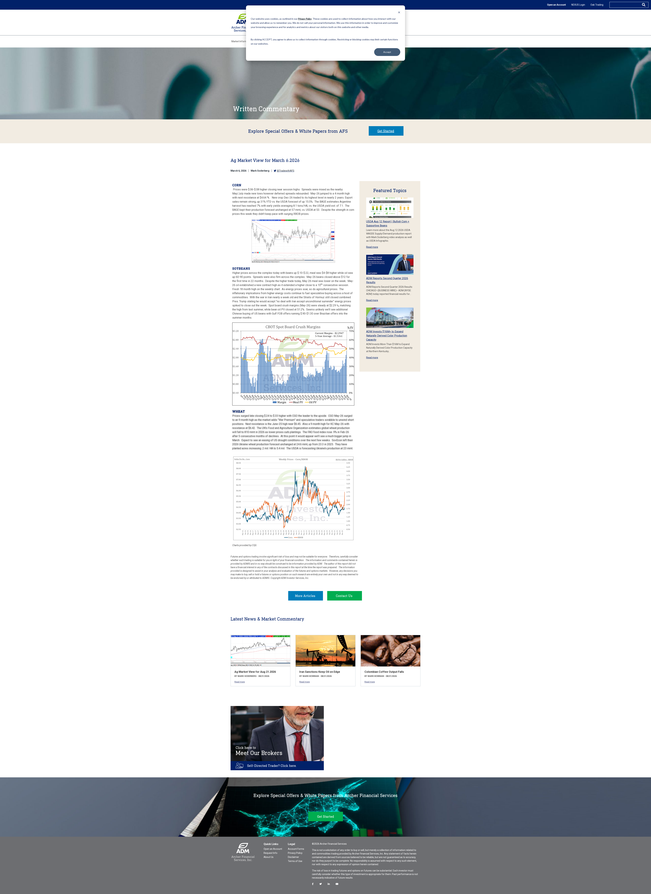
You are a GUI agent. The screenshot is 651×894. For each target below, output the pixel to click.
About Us (268, 857)
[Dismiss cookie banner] (399, 12)
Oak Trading (596, 4)
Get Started (385, 131)
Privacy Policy (295, 853)
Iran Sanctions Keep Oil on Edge (319, 671)
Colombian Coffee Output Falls (384, 671)
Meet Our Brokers (259, 751)
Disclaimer (293, 857)
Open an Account (556, 4)
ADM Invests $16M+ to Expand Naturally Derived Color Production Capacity (386, 335)
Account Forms (296, 849)
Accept (387, 52)
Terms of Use (295, 861)
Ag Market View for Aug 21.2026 (255, 671)
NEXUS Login (578, 4)
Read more (372, 247)
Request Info (270, 853)
